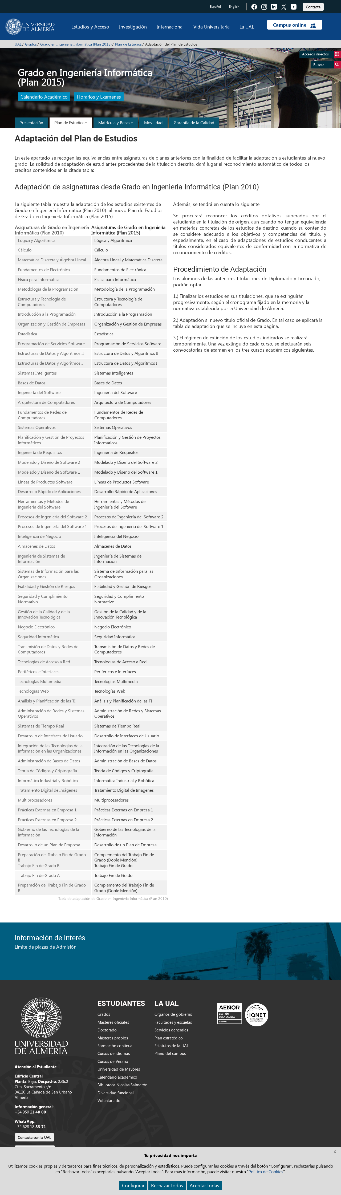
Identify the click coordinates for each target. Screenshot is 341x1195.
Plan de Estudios (128, 44)
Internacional (170, 26)
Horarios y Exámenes (99, 97)
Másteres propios (113, 1037)
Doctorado (107, 1030)
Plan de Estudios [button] (69, 122)
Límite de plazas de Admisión (45, 946)
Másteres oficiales (113, 1022)
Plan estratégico (169, 1037)
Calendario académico (117, 1077)
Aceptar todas (204, 1185)
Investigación (133, 26)
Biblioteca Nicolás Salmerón (122, 1084)
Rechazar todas (167, 1185)
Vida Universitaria (211, 26)
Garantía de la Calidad (194, 122)
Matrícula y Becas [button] (114, 122)
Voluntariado (109, 1100)
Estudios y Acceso (90, 26)
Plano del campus (170, 1053)
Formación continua (115, 1045)
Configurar (133, 1185)
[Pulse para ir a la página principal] (30, 26)
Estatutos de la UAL (172, 1045)
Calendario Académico (44, 97)
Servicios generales (171, 1030)
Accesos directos (315, 53)
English (234, 7)
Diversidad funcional (116, 1092)
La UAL (246, 26)
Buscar (318, 64)
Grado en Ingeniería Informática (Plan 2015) (76, 44)
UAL (18, 44)
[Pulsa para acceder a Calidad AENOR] (242, 1014)
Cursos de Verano (113, 1061)
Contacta (313, 6)
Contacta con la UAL (34, 1137)
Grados (31, 44)
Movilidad (153, 122)
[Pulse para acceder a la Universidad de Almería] (41, 1025)
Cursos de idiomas (114, 1053)
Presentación (31, 122)
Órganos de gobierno (173, 1014)
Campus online (290, 25)
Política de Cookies (266, 1171)
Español (215, 7)
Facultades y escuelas (173, 1022)
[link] (313, 6)
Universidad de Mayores (119, 1069)
